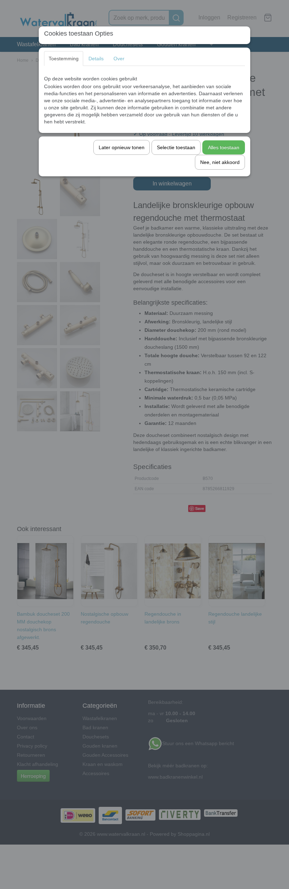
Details (96, 58)
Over (118, 58)
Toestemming (64, 58)
